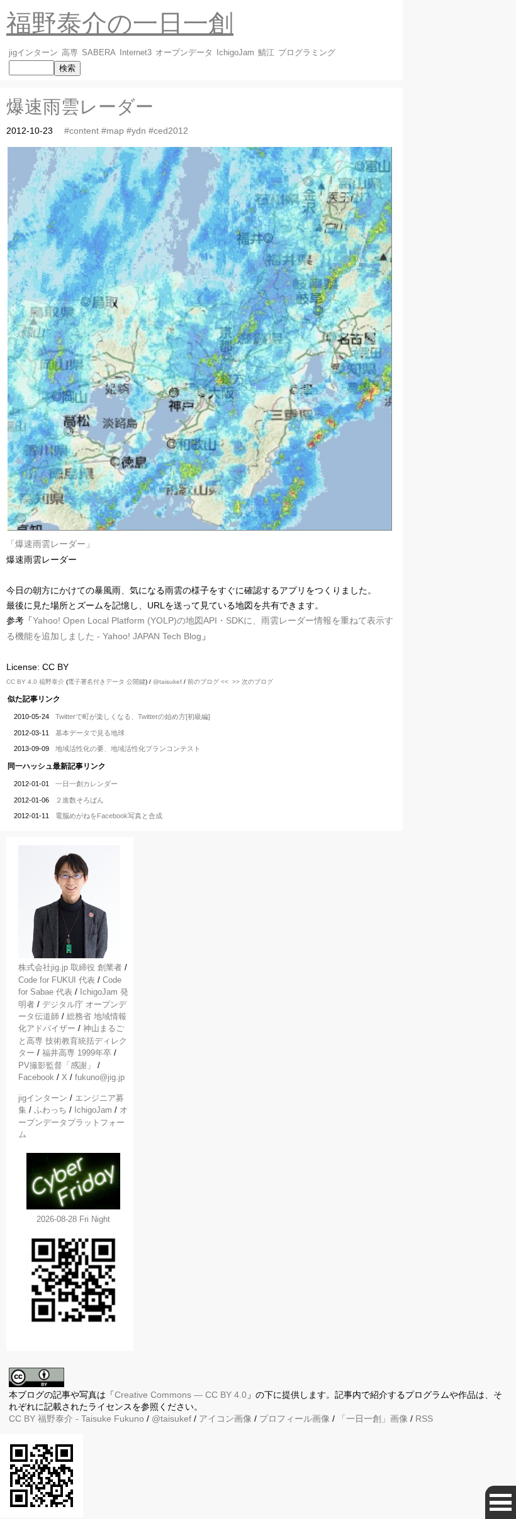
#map (112, 131)
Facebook (36, 1077)
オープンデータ (184, 52)
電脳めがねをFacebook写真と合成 (108, 815)
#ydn (136, 131)
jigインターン (33, 52)
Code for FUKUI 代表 (56, 980)
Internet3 (136, 52)
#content (81, 131)
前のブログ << (208, 681)
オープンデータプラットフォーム (73, 1122)
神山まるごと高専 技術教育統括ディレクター (72, 1040)
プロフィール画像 (294, 1419)
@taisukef (167, 681)
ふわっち (50, 1110)
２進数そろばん (79, 800)
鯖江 (266, 52)
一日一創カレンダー (86, 783)
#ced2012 (168, 131)
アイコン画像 (225, 1419)
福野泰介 (51, 681)
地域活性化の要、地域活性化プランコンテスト (128, 748)
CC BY (22, 1419)
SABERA (99, 52)
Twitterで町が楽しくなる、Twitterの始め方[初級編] (132, 716)
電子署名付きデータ (96, 681)
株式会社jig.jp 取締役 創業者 (70, 967)
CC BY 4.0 (22, 681)
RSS (424, 1419)
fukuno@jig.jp (100, 1077)
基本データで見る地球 (90, 733)
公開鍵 (135, 681)
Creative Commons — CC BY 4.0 (181, 1395)
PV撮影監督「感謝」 (56, 1065)
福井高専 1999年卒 (76, 1052)
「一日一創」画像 (372, 1419)
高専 (70, 52)
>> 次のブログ (252, 681)
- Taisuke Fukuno (91, 1419)
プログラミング (306, 52)
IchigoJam (235, 52)
